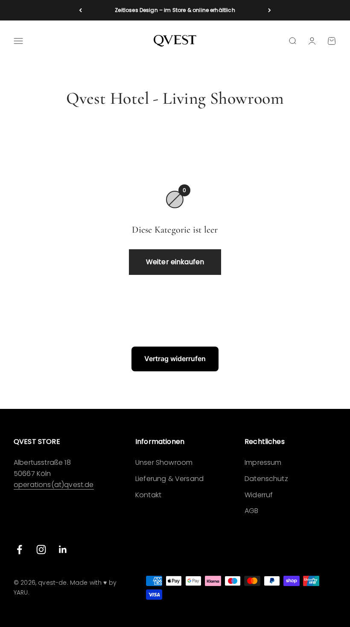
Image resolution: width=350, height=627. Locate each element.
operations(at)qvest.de (54, 485)
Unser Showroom (163, 462)
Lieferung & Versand (169, 479)
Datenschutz (266, 479)
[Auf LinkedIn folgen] (63, 549)
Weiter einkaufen (175, 262)
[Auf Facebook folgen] (19, 549)
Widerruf (259, 495)
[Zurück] (80, 10)
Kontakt (148, 495)
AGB (251, 511)
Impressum (263, 462)
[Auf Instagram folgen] (41, 549)
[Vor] (269, 10)
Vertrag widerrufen (175, 358)
